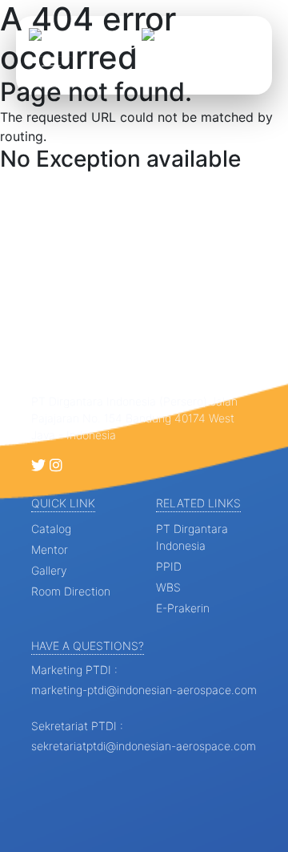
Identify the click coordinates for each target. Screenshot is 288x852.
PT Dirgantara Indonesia (192, 537)
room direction (70, 591)
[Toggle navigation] (51, 72)
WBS (168, 587)
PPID (169, 566)
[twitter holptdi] (38, 466)
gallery (48, 570)
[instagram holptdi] (56, 466)
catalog (51, 528)
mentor (49, 549)
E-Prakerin (183, 608)
